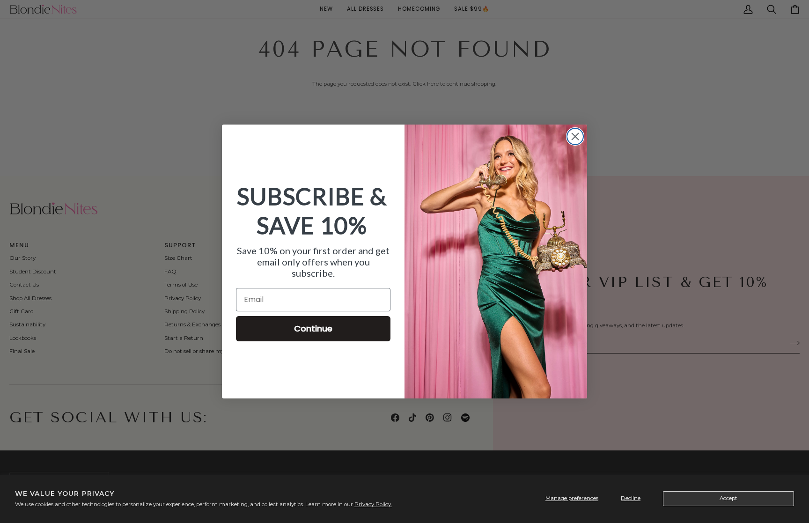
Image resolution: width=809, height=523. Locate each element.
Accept (728, 498)
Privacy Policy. (373, 504)
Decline (630, 498)
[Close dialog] (575, 136)
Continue (313, 328)
